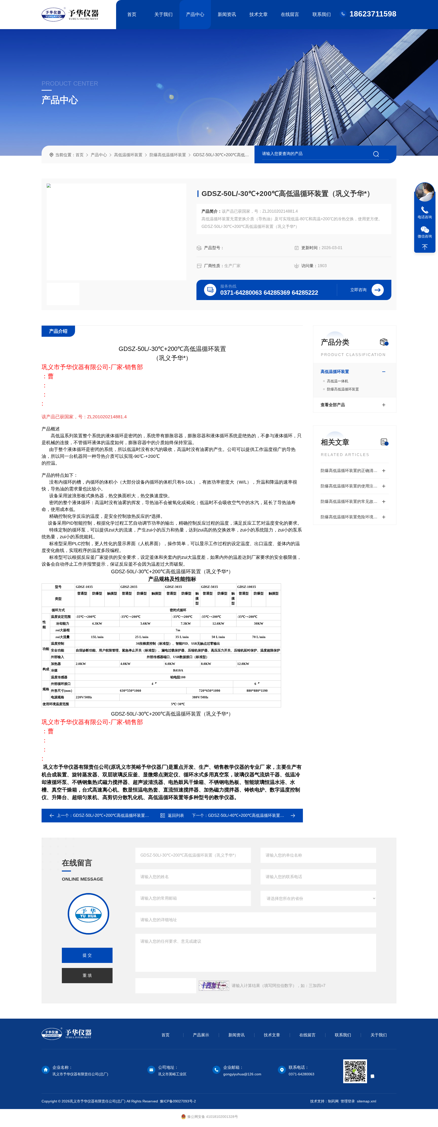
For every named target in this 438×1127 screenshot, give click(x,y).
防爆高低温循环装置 (168, 155)
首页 (131, 14)
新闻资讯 (227, 14)
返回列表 (176, 815)
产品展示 (201, 1035)
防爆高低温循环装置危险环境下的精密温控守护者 (355, 517)
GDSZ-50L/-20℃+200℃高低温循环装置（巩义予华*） (122, 815)
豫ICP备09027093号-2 (178, 1101)
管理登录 (348, 1101)
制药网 (333, 1101)
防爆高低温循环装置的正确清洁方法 (353, 470)
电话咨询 (425, 217)
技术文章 (258, 14)
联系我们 (322, 14)
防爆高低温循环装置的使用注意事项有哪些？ (355, 486)
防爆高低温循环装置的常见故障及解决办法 (355, 501)
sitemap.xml (366, 1101)
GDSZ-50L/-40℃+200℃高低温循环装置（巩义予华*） (257, 815)
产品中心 (195, 14)
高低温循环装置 (128, 155)
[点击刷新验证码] (214, 986)
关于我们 (163, 14)
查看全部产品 (333, 405)
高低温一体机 (337, 381)
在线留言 (290, 14)
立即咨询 (358, 290)
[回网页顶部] (425, 247)
